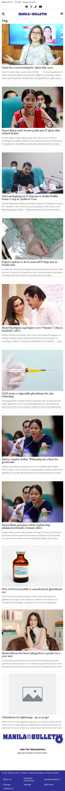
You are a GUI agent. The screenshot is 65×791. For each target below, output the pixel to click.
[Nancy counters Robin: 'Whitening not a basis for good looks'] (32, 436)
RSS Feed (48, 784)
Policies (6, 784)
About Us (7, 779)
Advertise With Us (52, 779)
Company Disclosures (29, 779)
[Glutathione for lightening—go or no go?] (32, 694)
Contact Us (8, 788)
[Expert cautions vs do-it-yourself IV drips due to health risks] (32, 238)
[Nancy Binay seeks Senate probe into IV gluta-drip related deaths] (32, 107)
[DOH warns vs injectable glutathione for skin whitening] (32, 370)
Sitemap (27, 784)
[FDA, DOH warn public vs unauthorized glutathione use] (32, 566)
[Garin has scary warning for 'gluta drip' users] (32, 44)
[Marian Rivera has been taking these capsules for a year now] (32, 630)
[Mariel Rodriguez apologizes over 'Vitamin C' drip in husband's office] (32, 304)
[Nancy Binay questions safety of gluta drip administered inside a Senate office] (32, 501)
